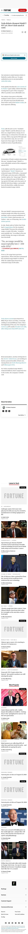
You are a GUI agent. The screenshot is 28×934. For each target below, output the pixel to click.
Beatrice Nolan (7, 646)
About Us (3, 911)
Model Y (13, 171)
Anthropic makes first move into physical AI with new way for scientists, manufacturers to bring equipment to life (13, 511)
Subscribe (22, 10)
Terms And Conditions (19, 914)
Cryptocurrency (13, 669)
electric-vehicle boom (10, 359)
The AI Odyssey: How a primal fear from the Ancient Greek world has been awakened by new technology (13, 578)
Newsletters (5, 639)
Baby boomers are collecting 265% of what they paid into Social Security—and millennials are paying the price (14, 745)
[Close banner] (25, 55)
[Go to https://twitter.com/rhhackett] (9, 411)
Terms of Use (9, 927)
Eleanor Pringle (7, 871)
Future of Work (6, 574)
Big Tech (4, 606)
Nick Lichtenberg (7, 583)
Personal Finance (6, 772)
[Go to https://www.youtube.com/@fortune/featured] (22, 923)
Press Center (17, 911)
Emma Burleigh (6, 838)
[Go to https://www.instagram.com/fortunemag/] (15, 923)
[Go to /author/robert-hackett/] (3, 407)
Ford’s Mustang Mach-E (19, 363)
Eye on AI (14, 639)
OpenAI (14, 540)
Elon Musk (4, 217)
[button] (7, 31)
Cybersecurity (5, 540)
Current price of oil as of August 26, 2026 (14, 802)
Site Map (3, 917)
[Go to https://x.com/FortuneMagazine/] (9, 923)
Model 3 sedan (19, 102)
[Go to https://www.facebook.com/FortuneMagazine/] (5, 923)
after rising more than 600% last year (12, 328)
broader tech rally (20, 326)
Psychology (16, 574)
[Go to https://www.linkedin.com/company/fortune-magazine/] (12, 923)
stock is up (4, 326)
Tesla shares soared (7, 318)
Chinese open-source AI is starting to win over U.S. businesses (12, 643)
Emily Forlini (6, 517)
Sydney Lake (6, 718)
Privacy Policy (14, 927)
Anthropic (7, 506)
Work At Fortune (4, 914)
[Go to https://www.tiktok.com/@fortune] (19, 923)
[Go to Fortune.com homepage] (7, 10)
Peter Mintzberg (7, 678)
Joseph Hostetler (7, 777)
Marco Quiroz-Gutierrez (9, 551)
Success (3, 707)
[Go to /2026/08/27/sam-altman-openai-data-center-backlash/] (14, 595)
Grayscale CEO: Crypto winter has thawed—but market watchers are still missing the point (13, 674)
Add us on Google (14, 58)
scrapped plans (8, 227)
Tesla (9, 19)
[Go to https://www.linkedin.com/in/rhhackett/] (6, 411)
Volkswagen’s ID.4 (9, 365)
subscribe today (6, 81)
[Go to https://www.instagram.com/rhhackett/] (3, 411)
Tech (3, 19)
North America (6, 860)
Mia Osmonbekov (7, 616)
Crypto (3, 669)
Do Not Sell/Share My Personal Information (12, 928)
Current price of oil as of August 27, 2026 (14, 774)
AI (1, 506)
